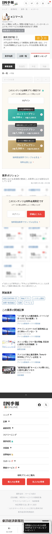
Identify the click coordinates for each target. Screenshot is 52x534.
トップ (4, 9)
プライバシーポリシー (21, 501)
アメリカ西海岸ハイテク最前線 (28, 323)
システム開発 (38, 298)
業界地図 (9, 56)
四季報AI (7, 454)
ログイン (26, 100)
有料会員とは (26, 162)
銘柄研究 (7, 428)
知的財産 (35, 501)
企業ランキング (40, 56)
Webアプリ (25, 298)
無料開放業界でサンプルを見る (26, 157)
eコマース (17, 16)
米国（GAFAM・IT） (10, 298)
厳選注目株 (21, 349)
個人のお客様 (13, 481)
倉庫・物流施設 (9, 302)
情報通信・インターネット (13, 30)
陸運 (20, 302)
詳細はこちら (36, 214)
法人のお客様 (38, 481)
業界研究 (14, 9)
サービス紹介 (30, 493)
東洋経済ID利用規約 (26, 512)
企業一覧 (23, 56)
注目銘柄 (20, 375)
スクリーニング (10, 434)
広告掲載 (14, 497)
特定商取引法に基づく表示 (26, 504)
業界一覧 (24, 9)
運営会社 (19, 493)
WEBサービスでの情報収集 (30, 497)
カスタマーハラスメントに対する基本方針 (26, 508)
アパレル (28, 302)
